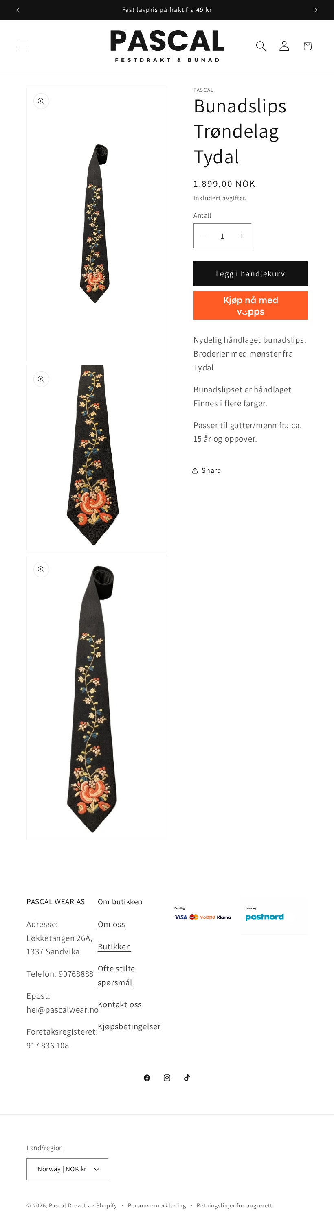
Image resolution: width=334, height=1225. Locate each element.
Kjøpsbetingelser (129, 1026)
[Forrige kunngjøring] (18, 10)
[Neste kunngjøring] (316, 10)
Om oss (112, 924)
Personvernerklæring (157, 1205)
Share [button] (211, 470)
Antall (202, 215)
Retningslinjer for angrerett (234, 1205)
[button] (22, 46)
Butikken (114, 946)
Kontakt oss (120, 1004)
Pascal (58, 1205)
